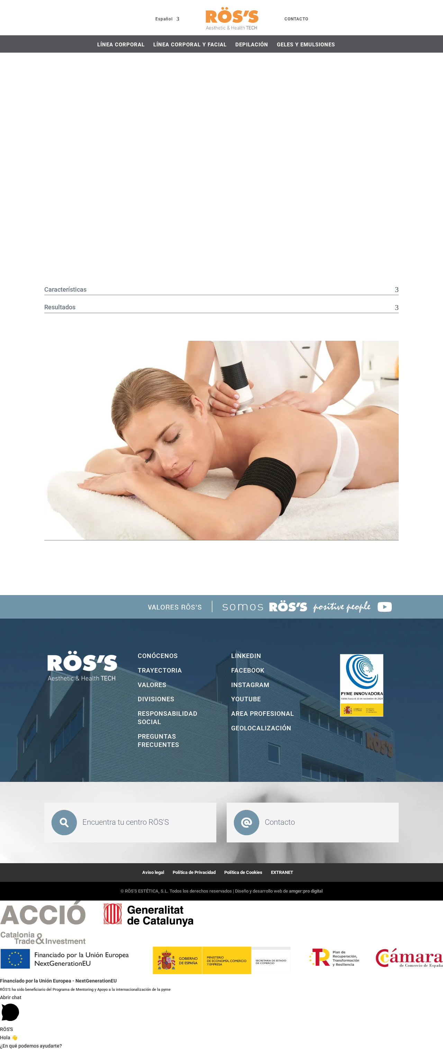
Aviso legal (153, 872)
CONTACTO (296, 19)
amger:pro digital (306, 891)
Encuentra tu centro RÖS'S (125, 822)
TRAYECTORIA (160, 670)
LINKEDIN (246, 655)
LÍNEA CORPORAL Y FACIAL (190, 44)
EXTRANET (282, 872)
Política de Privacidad (194, 872)
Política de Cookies (243, 872)
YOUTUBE (246, 699)
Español (164, 19)
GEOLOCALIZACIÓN (261, 728)
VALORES (152, 684)
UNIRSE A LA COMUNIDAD (217, 557)
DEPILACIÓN (251, 44)
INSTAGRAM (250, 684)
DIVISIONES (156, 699)
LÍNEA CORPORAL (121, 44)
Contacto (280, 822)
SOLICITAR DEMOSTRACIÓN (150, 557)
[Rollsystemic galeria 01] (221, 538)
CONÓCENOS (158, 655)
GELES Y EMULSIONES (306, 44)
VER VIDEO (72, 557)
